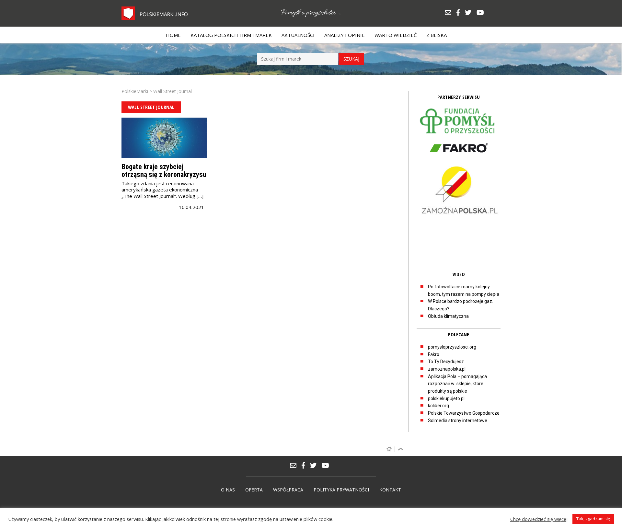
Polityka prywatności (341, 490)
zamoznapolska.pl (447, 369)
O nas (228, 490)
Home (173, 35)
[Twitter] (470, 13)
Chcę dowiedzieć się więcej (539, 519)
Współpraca (288, 490)
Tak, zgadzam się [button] (593, 519)
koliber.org (438, 405)
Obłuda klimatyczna (448, 316)
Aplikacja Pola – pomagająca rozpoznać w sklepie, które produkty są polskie (457, 384)
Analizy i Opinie (344, 35)
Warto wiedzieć (395, 35)
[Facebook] (460, 13)
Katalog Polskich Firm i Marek (231, 35)
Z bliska (436, 35)
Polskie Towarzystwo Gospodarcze (464, 413)
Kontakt (390, 490)
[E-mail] (450, 13)
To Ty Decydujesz (446, 361)
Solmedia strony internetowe (457, 420)
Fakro (433, 354)
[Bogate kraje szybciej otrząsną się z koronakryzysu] (164, 138)
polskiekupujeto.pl (446, 398)
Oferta (254, 490)
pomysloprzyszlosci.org (452, 347)
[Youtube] (482, 13)
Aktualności (298, 35)
